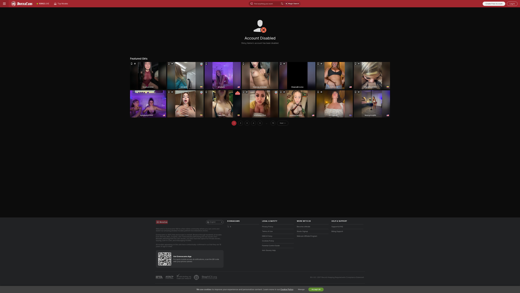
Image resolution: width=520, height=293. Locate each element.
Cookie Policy (286, 289)
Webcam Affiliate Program (307, 236)
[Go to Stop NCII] (210, 277)
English (213, 222)
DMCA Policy (267, 236)
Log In (512, 4)
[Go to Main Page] (21, 3)
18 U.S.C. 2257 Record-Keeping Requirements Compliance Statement (337, 277)
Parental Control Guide (271, 246)
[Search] (282, 4)
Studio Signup (302, 231)
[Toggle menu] (4, 3)
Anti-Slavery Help (269, 250)
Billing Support (337, 231)
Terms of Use (267, 231)
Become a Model (303, 227)
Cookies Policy (268, 241)
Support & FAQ (337, 227)
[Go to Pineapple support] (196, 277)
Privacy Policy (267, 227)
